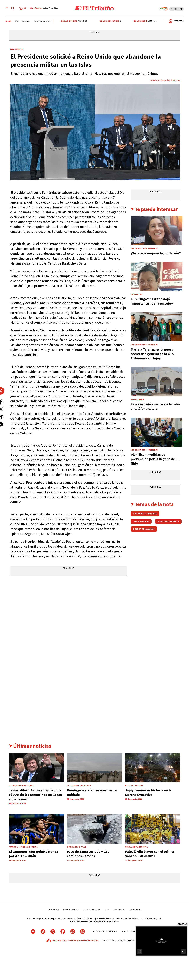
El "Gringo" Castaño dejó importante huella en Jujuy (152, 301)
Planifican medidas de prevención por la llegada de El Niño (155, 459)
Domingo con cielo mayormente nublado (92, 792)
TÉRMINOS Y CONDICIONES (105, 931)
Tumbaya (16, 21)
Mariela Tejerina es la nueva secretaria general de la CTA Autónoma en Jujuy (152, 353)
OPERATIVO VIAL (76, 846)
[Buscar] (12, 8)
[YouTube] (33, 931)
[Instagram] (82, 931)
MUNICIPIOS (53, 909)
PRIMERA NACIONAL (32, 21)
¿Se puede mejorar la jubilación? (156, 253)
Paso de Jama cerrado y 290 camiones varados (88, 853)
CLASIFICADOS (135, 909)
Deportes (137, 294)
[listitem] (23, 8)
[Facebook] (62, 931)
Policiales (137, 399)
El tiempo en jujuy (79, 785)
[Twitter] (52, 931)
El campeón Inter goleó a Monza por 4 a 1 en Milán (33, 853)
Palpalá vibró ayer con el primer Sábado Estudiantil (150, 853)
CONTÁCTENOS (129, 931)
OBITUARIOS (119, 909)
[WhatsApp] (72, 931)
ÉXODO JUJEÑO (134, 785)
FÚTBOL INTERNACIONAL (23, 846)
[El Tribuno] (94, 8)
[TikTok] (43, 931)
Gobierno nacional (21, 785)
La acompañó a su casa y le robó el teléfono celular (155, 406)
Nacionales (16, 49)
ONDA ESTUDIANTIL (136, 846)
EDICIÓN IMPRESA (71, 909)
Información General (145, 248)
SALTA (107, 909)
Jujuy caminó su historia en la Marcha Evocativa (148, 792)
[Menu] (7, 8)
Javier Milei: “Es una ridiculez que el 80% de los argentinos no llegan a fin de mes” (35, 794)
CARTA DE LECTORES (91, 909)
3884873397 (179, 20)
